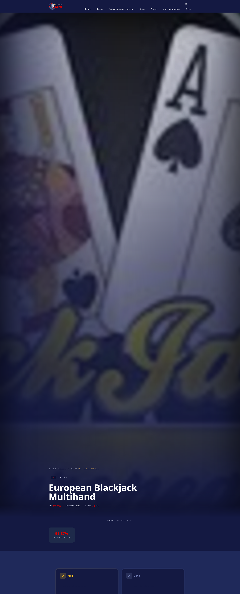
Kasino (100, 9)
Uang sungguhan (171, 9)
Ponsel (154, 9)
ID (186, 4)
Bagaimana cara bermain (121, 9)
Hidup (142, 9)
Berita (188, 9)
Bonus (87, 9)
